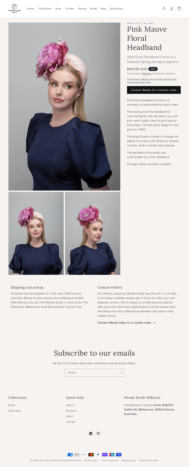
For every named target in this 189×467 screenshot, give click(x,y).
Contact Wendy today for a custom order (124, 322)
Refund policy (91, 460)
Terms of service (109, 460)
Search (70, 405)
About (69, 416)
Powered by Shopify (71, 460)
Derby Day (14, 410)
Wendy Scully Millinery (50, 460)
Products (71, 410)
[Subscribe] (120, 373)
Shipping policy (128, 460)
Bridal (11, 405)
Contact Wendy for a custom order (154, 90)
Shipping (146, 73)
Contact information (149, 460)
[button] (164, 8)
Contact (70, 422)
